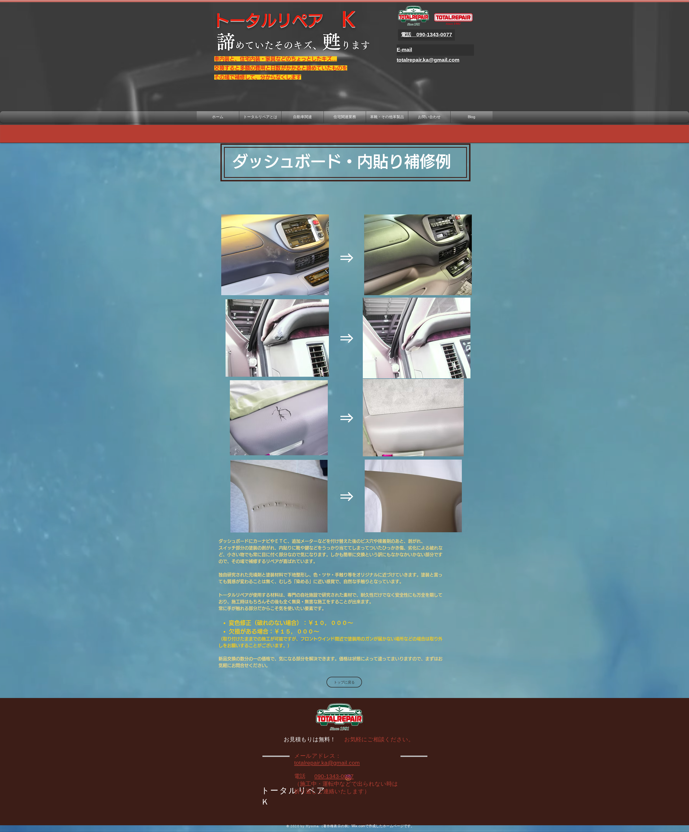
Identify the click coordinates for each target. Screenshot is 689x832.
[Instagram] (348, 777)
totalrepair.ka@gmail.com (327, 763)
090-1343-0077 (334, 776)
